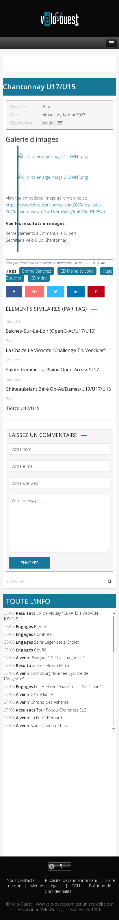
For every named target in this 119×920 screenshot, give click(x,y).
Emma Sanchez (36, 271)
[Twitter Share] (55, 291)
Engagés (24, 626)
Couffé (40, 650)
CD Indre (39, 278)
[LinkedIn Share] (76, 291)
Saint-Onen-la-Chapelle (52, 725)
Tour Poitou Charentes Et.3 (61, 710)
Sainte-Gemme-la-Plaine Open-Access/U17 (52, 369)
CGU (75, 886)
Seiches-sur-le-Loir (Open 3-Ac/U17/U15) (51, 331)
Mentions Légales (46, 886)
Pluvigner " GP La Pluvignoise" (57, 657)
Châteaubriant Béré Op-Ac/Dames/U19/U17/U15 (58, 389)
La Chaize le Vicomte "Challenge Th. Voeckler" (56, 350)
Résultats (46, 262)
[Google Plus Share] (34, 291)
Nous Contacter (21, 880)
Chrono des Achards (50, 702)
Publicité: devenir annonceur (70, 880)
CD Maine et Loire (77, 271)
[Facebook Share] (14, 291)
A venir (22, 657)
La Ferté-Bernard (46, 717)
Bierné (40, 626)
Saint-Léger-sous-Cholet (56, 642)
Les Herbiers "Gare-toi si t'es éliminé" (68, 686)
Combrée (43, 634)
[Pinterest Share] (96, 291)
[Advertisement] (59, 797)
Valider (109, 581)
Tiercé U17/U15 (23, 408)
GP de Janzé (42, 694)
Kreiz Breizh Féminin (55, 665)
